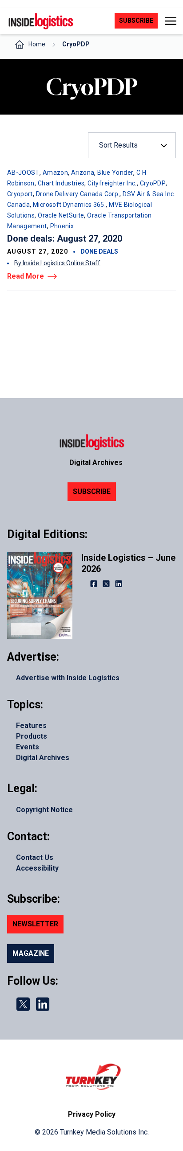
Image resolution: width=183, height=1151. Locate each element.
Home (36, 44)
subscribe (136, 20)
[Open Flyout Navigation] (170, 21)
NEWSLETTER (35, 924)
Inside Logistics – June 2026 (128, 563)
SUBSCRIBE (92, 491)
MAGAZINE (30, 953)
